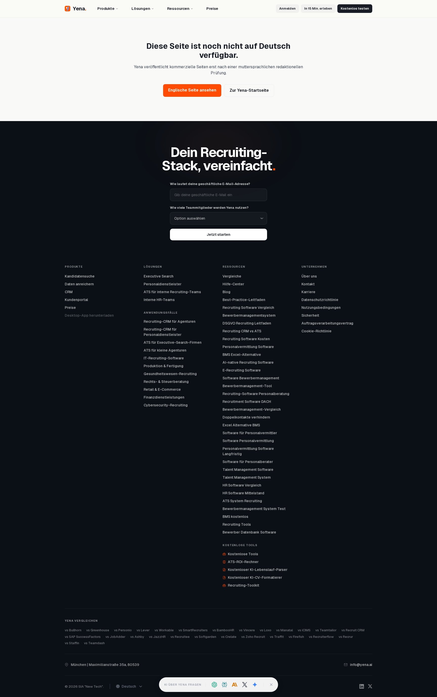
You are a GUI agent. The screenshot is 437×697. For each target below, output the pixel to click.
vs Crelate (228, 637)
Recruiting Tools (237, 524)
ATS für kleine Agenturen (165, 350)
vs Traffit (277, 637)
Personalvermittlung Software (248, 346)
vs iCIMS (304, 630)
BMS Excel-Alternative (242, 354)
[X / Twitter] (370, 686)
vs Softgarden (205, 637)
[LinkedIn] (361, 686)
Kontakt (308, 284)
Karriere (308, 292)
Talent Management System (247, 477)
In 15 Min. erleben (318, 8)
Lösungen (141, 8)
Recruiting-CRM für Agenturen (169, 321)
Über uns (309, 276)
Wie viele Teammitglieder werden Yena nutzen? (209, 207)
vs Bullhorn (73, 630)
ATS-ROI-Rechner (243, 562)
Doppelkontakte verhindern (246, 417)
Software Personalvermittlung (248, 440)
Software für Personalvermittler (250, 433)
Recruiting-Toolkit (243, 585)
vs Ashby (137, 637)
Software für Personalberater (248, 461)
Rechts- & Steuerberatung (166, 381)
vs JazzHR (157, 637)
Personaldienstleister (163, 284)
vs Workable (164, 630)
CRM (69, 292)
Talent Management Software (248, 469)
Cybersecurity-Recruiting (166, 405)
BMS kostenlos (235, 516)
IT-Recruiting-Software (164, 358)
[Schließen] (271, 684)
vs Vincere (247, 630)
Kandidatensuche (80, 276)
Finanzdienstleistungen (164, 397)
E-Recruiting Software (242, 370)
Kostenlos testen (355, 8)
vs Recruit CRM (352, 630)
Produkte (106, 8)
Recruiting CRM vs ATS (242, 331)
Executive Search (158, 276)
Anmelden (287, 8)
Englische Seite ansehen (192, 90)
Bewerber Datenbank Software (249, 532)
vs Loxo (265, 630)
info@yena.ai (361, 664)
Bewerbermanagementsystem (249, 315)
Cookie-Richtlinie (316, 331)
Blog (226, 292)
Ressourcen (178, 8)
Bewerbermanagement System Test (254, 508)
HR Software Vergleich (242, 485)
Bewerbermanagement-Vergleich (252, 409)
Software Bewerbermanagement (251, 378)
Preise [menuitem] (212, 8)
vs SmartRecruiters (193, 630)
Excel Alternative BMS (241, 425)
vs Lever (143, 630)
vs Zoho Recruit (253, 637)
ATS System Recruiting (242, 501)
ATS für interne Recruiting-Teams (172, 292)
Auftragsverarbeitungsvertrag (327, 323)
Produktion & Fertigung (163, 366)
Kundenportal (76, 299)
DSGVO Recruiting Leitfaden (247, 323)
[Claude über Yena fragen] (234, 684)
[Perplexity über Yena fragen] (224, 684)
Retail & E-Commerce (162, 389)
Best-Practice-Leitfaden (244, 299)
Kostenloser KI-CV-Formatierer (255, 577)
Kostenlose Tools (243, 554)
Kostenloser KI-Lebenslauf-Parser (258, 569)
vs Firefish (296, 637)
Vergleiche (232, 276)
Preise (70, 307)
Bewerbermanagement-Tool (247, 386)
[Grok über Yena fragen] (244, 684)
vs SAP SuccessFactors (83, 637)
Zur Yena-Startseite (249, 90)
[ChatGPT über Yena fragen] (214, 684)
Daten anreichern (79, 284)
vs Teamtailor (326, 630)
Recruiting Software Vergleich (248, 307)
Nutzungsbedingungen (321, 307)
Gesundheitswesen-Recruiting (170, 373)
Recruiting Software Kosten (246, 339)
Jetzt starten (218, 234)
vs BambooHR (223, 630)
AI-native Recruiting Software (248, 362)
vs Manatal (284, 630)
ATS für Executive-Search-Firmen (173, 342)
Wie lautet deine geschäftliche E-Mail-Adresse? (210, 184)
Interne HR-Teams (159, 299)
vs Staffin (72, 643)
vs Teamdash (94, 643)
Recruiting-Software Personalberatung (256, 393)
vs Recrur (346, 637)
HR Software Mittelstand (243, 493)
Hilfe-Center (233, 284)
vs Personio (123, 630)
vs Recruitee (180, 637)
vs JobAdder (115, 637)
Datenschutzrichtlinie (319, 299)
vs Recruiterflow (321, 637)
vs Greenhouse (97, 630)
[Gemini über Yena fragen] (254, 684)
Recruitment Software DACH (247, 401)
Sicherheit (310, 315)
